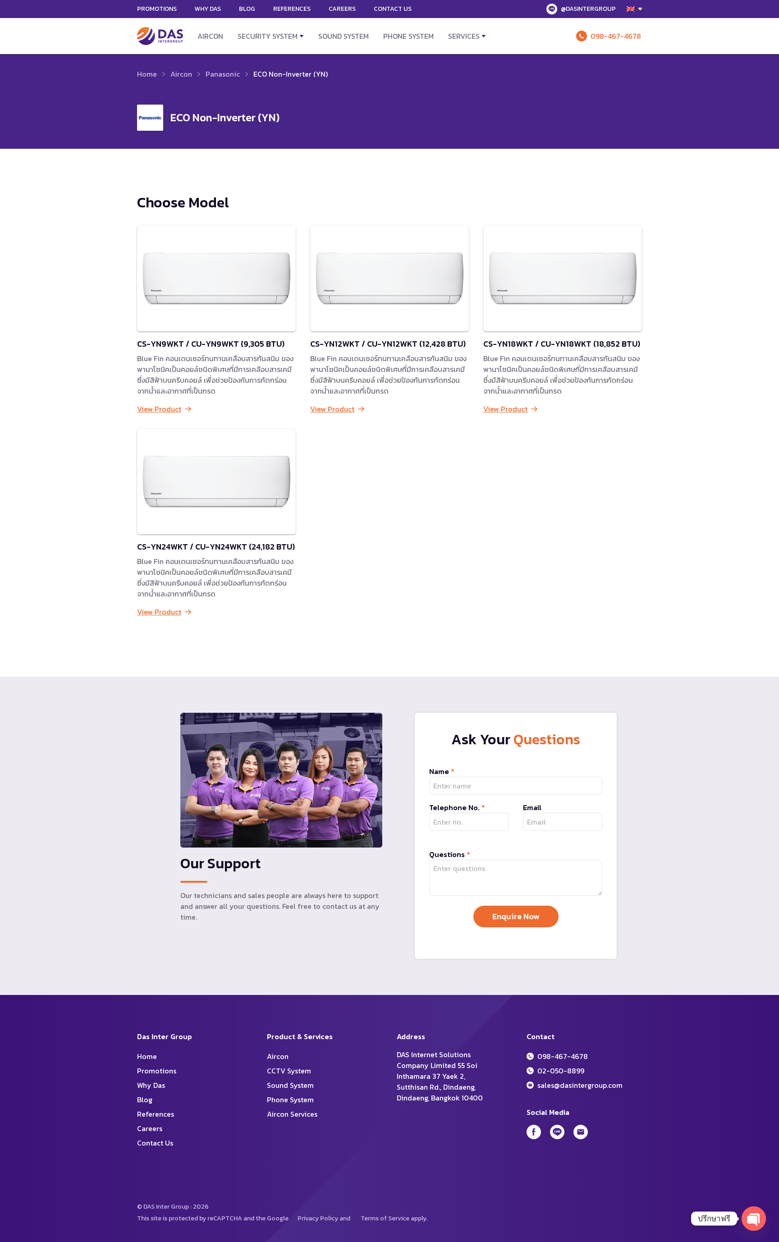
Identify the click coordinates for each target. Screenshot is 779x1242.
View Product (159, 408)
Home (147, 74)
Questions (449, 854)
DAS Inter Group (160, 36)
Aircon (210, 36)
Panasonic (223, 74)
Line (557, 1132)
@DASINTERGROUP (588, 9)
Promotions (157, 9)
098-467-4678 (616, 36)
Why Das (208, 9)
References (292, 9)
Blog (247, 9)
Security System (268, 36)
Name (441, 771)
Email (532, 807)
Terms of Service (385, 1218)
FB (534, 1132)
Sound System (343, 36)
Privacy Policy (318, 1218)
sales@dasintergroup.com (580, 1085)
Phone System (408, 36)
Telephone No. (457, 807)
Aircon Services (292, 1114)
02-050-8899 (560, 1070)
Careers (342, 9)
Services (464, 36)
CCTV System (289, 1070)
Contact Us (393, 9)
